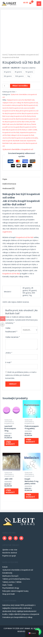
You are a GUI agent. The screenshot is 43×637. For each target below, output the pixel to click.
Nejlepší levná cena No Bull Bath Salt (20, 100)
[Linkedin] (16, 538)
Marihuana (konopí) (10, 576)
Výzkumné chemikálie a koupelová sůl (23, 55)
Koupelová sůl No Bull (16, 113)
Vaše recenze (12, 337)
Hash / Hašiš (7, 585)
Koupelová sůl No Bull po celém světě (23, 130)
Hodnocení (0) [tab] (9, 188)
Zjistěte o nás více (9, 550)
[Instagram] (4, 538)
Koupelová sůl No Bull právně (25, 116)
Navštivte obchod (9, 553)
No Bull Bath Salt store (22, 124)
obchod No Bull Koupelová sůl (14, 138)
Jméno (8, 353)
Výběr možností (10, 443)
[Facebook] (21, 538)
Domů (5, 55)
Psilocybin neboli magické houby (15, 591)
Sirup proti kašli (8, 594)
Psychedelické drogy (10, 588)
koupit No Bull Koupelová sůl (27, 105)
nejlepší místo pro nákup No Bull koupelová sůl (20, 103)
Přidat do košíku (20, 86)
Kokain (5, 567)
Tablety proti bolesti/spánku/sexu (16, 579)
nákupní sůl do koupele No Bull (22, 135)
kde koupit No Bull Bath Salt (13, 141)
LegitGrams (7, 232)
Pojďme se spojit (9, 556)
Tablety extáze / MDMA (11, 582)
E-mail (8, 362)
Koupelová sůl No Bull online (19, 122)
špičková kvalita (32, 138)
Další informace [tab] (9, 184)
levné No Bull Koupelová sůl (13, 108)
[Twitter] (10, 538)
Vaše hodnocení (11, 330)
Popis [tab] (5, 179)
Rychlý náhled (11, 416)
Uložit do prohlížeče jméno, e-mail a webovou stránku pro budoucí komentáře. (20, 375)
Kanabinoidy (7, 573)
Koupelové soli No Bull (11, 132)
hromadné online (9, 105)
